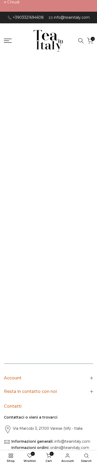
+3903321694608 (28, 17)
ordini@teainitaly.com (69, 447)
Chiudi (12, 2)
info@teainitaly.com (72, 17)
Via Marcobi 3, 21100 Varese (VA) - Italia (48, 428)
